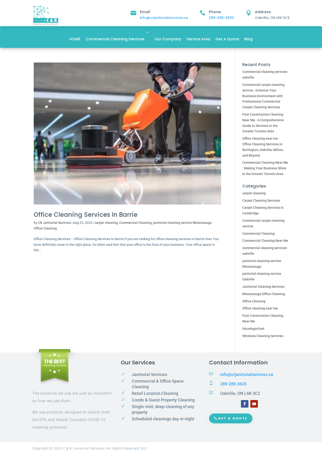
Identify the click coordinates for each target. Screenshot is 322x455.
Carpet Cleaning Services (261, 200)
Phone (215, 12)
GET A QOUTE (232, 418)
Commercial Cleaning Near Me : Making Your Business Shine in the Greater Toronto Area (265, 168)
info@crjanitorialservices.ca (164, 17)
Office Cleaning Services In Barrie (85, 214)
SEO (143, 448)
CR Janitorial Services (54, 223)
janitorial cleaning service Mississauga (182, 223)
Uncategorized (253, 328)
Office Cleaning (45, 228)
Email (145, 12)
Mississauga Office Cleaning (263, 294)
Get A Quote (227, 39)
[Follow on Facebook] (244, 404)
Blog (248, 39)
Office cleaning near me (260, 308)
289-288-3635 (221, 17)
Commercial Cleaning (135, 223)
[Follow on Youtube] (254, 404)
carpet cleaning (106, 223)
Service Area (198, 39)
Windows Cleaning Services (262, 336)
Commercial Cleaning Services (115, 39)
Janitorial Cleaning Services (263, 286)
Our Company (167, 39)
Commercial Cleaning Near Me (265, 240)
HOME (75, 39)
